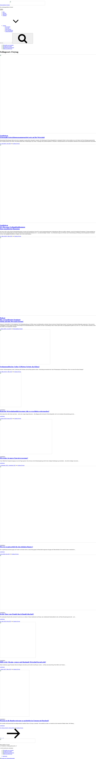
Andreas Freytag (16, 143)
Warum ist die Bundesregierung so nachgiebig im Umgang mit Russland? (24, 720)
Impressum (5, 756)
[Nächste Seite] (13, 738)
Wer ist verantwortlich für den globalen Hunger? (16, 546)
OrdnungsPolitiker (9, 31)
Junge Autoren (8, 29)
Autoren (4, 25)
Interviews (5, 14)
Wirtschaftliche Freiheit (18, 328)
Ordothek (5, 15)
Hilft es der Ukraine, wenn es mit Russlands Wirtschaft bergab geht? (23, 661)
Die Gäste (7, 28)
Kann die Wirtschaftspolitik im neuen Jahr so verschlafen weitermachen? (24, 410)
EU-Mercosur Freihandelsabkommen (12, 227)
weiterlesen (2, 416)
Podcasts (4, 13)
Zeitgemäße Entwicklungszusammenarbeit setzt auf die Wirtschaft (22, 136)
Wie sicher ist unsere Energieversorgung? (14, 457)
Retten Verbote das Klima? (20, 367)
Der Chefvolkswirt (9, 30)
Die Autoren (7, 26)
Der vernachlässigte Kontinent (11, 319)
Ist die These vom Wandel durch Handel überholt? (17, 613)
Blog (4, 12)
